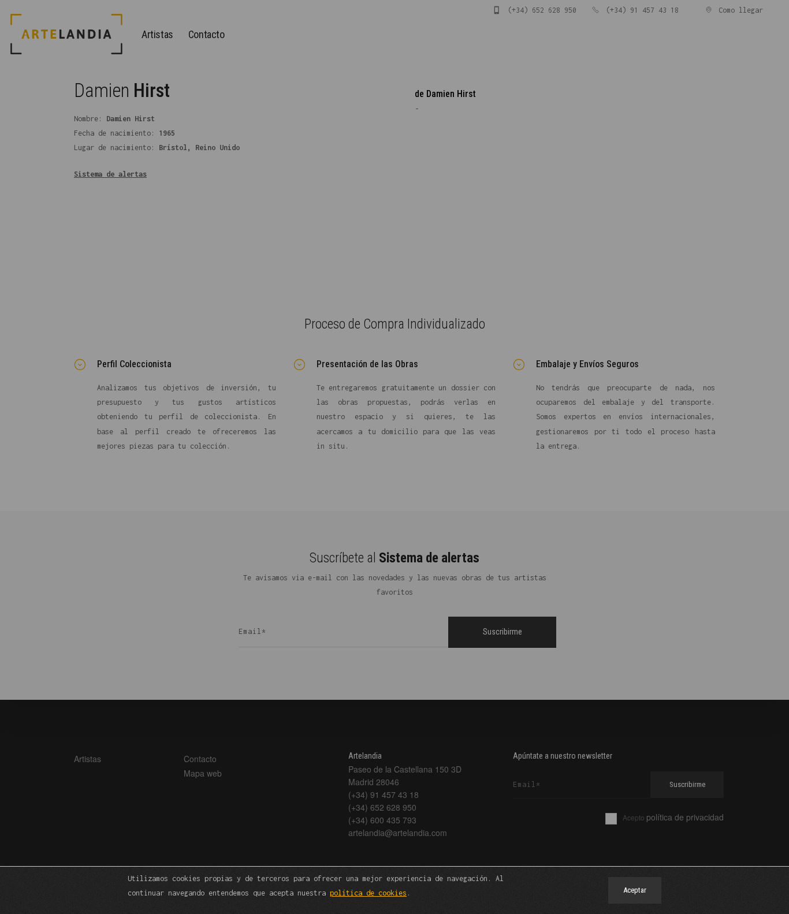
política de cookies (368, 893)
